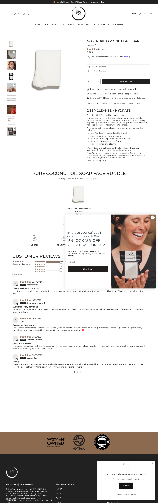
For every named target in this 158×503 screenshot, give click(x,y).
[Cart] (150, 14)
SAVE (58, 498)
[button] (46, 24)
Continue (88, 269)
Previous (18, 69)
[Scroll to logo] (55, 442)
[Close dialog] (153, 217)
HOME (59, 489)
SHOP (59, 494)
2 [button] (77, 372)
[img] (25, 282)
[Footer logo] (17, 467)
